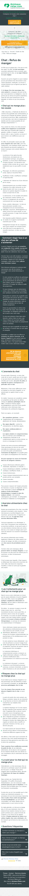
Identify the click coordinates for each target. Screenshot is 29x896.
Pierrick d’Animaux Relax (11, 859)
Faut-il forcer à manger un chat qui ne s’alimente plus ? (13, 839)
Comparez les (14, 43)
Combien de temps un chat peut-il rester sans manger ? (13, 831)
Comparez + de (14, 22)
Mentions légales (20, 873)
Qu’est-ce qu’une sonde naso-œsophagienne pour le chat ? (11, 846)
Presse (5, 873)
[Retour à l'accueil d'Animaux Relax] (14, 5)
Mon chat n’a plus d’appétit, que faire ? (12, 853)
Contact (11, 873)
